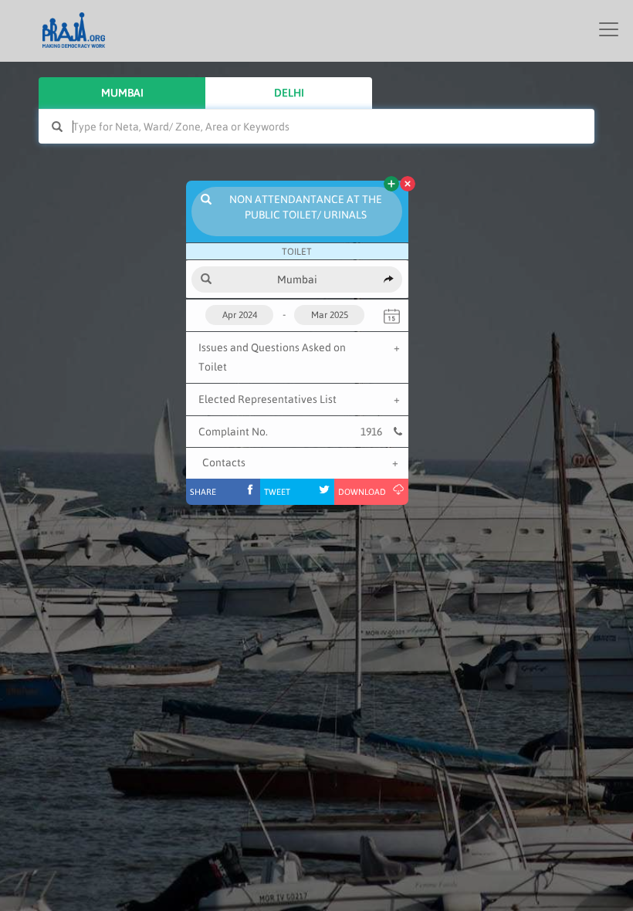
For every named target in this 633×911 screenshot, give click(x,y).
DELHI (289, 92)
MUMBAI (122, 92)
